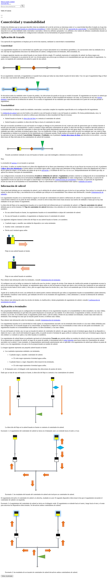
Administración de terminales (50, 280)
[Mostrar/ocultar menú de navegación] (10, 4)
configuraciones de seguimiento (65, 179)
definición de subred (10, 113)
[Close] (2, 15)
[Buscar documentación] (23, 6)
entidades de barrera (85, 181)
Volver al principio (7, 576)
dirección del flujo (30, 118)
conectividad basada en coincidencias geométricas (28, 29)
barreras (14, 163)
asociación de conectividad (77, 29)
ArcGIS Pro (5, 4)
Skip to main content (8, 2)
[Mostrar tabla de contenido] (2, 17)
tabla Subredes (69, 340)
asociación (45, 170)
